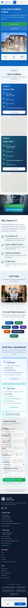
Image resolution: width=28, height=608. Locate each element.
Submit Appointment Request (14, 480)
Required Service (7, 455)
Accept (20, 604)
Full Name (6, 435)
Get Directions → (6, 525)
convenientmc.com (10, 164)
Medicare (9, 322)
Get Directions (15, 112)
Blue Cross (6, 327)
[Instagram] (6, 508)
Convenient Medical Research (8, 561)
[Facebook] (2, 508)
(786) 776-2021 (10, 99)
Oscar (15, 327)
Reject (8, 604)
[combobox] (14, 431)
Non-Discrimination (5, 577)
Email (4, 448)
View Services (14, 28)
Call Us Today (15, 24)
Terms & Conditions (5, 573)
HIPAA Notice (4, 570)
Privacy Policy (4, 568)
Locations (3, 559)
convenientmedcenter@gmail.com (14, 160)
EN (14, 2)
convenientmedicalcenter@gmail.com (15, 108)
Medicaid (18, 322)
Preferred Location (9, 428)
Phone (5, 442)
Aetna (23, 327)
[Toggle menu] (25, 2)
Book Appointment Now (15, 206)
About (2, 554)
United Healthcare (18, 331)
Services (3, 557)
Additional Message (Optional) (10, 468)
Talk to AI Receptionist (15, 209)
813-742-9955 (9, 151)
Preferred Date (6, 462)
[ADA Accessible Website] (22, 2)
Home (2, 552)
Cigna (7, 331)
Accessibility (4, 575)
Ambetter (14, 336)
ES (18, 2)
